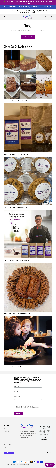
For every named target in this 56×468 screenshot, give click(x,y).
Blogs (5, 434)
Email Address (18, 396)
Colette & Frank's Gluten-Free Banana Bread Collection (17, 101)
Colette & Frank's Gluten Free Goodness (14, 464)
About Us (6, 441)
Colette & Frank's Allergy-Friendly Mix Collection (15, 260)
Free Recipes (6, 437)
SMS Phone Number (19, 400)
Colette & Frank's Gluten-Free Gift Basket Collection (16, 154)
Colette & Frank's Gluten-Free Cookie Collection (15, 207)
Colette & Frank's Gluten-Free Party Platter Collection (17, 313)
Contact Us (6, 447)
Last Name (16, 391)
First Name (17, 386)
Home (5, 428)
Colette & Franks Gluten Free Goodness (13, 367)
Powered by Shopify (25, 464)
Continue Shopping (28, 37)
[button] (4, 17)
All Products (6, 431)
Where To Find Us (7, 444)
